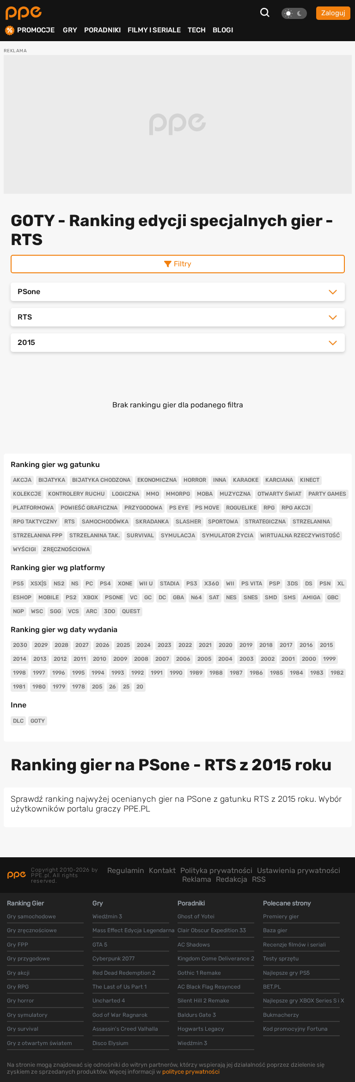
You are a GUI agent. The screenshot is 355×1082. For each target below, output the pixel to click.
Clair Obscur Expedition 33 (212, 930)
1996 (58, 673)
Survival (140, 535)
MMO (152, 494)
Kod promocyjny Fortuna (295, 1029)
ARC (91, 611)
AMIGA (311, 597)
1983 (317, 673)
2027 (82, 645)
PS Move (207, 507)
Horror (195, 480)
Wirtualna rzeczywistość (300, 535)
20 (139, 686)
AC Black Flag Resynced (209, 987)
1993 (117, 673)
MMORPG (178, 494)
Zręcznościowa (66, 549)
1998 (19, 673)
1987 (236, 673)
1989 (196, 673)
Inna (219, 480)
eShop (22, 597)
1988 (216, 673)
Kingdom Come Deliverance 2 (216, 958)
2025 (123, 645)
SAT (214, 597)
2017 (286, 645)
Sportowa (223, 521)
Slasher (188, 521)
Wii (230, 583)
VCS (73, 611)
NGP (18, 611)
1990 (176, 673)
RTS (69, 521)
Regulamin (125, 870)
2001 (288, 659)
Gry (70, 30)
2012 (60, 659)
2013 (40, 659)
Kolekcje (27, 494)
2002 (268, 659)
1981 (19, 686)
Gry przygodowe (28, 958)
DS (308, 583)
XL (340, 583)
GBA (178, 597)
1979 (59, 686)
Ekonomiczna (157, 480)
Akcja (22, 480)
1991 (157, 673)
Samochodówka (105, 521)
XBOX (90, 597)
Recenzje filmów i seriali (294, 944)
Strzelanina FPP (37, 535)
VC (133, 597)
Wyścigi (24, 549)
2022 (185, 645)
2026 (103, 645)
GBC (332, 597)
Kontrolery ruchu (76, 494)
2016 (306, 645)
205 (97, 686)
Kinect (309, 480)
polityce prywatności (191, 1071)
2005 (204, 659)
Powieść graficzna (89, 507)
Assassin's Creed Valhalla (125, 1029)
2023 (164, 645)
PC (89, 583)
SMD (271, 597)
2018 (266, 645)
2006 (183, 659)
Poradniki (102, 30)
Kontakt (162, 870)
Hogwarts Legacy (201, 1029)
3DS (292, 583)
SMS (290, 597)
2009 (120, 659)
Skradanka (152, 521)
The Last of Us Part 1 (119, 987)
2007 (162, 659)
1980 (39, 686)
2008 (141, 659)
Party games (327, 494)
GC (148, 597)
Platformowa (33, 507)
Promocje (36, 30)
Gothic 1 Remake (199, 973)
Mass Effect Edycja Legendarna (133, 930)
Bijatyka (51, 480)
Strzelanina (311, 521)
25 (126, 686)
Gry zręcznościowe (32, 930)
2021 (205, 645)
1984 (296, 673)
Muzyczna (235, 494)
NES (231, 597)
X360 (211, 583)
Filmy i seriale (154, 30)
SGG (55, 611)
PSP (274, 583)
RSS (259, 879)
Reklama (196, 879)
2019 (245, 645)
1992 (137, 673)
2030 (20, 645)
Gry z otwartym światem (39, 1043)
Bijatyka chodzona (101, 480)
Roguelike (241, 507)
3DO (109, 611)
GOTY (38, 721)
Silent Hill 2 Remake (203, 1000)
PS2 (71, 597)
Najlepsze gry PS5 (286, 973)
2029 (41, 645)
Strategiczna (265, 521)
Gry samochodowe (31, 916)
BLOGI (223, 30)
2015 (326, 645)
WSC (37, 611)
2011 (79, 659)
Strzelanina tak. (94, 535)
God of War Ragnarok (119, 1015)
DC (162, 597)
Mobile (48, 597)
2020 (226, 645)
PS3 (191, 583)
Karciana (279, 480)
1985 (276, 673)
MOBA (205, 494)
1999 (329, 659)
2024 (144, 645)
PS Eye (178, 507)
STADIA (169, 583)
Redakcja (231, 879)
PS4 (105, 583)
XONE (125, 583)
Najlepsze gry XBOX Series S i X (303, 1000)
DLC (18, 721)
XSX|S (39, 583)
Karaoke (245, 480)
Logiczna (125, 494)
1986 (256, 673)
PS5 (18, 583)
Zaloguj (333, 13)
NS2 (59, 583)
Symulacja (178, 535)
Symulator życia (227, 535)
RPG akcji (296, 507)
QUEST (131, 611)
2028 (61, 645)
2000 (309, 659)
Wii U (146, 583)
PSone (114, 597)
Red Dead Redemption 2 (123, 973)
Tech (197, 30)
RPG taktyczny (35, 521)
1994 (98, 673)
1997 (39, 673)
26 (112, 686)
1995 (78, 673)
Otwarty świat (279, 494)
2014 (19, 659)
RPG (269, 507)
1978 (78, 686)
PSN (325, 583)
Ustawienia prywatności (298, 870)
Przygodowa (143, 507)
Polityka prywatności (216, 870)
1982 (337, 673)
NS (75, 583)
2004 (225, 659)
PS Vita (251, 583)
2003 (246, 659)
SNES (251, 597)
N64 (196, 597)
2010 (99, 659)
